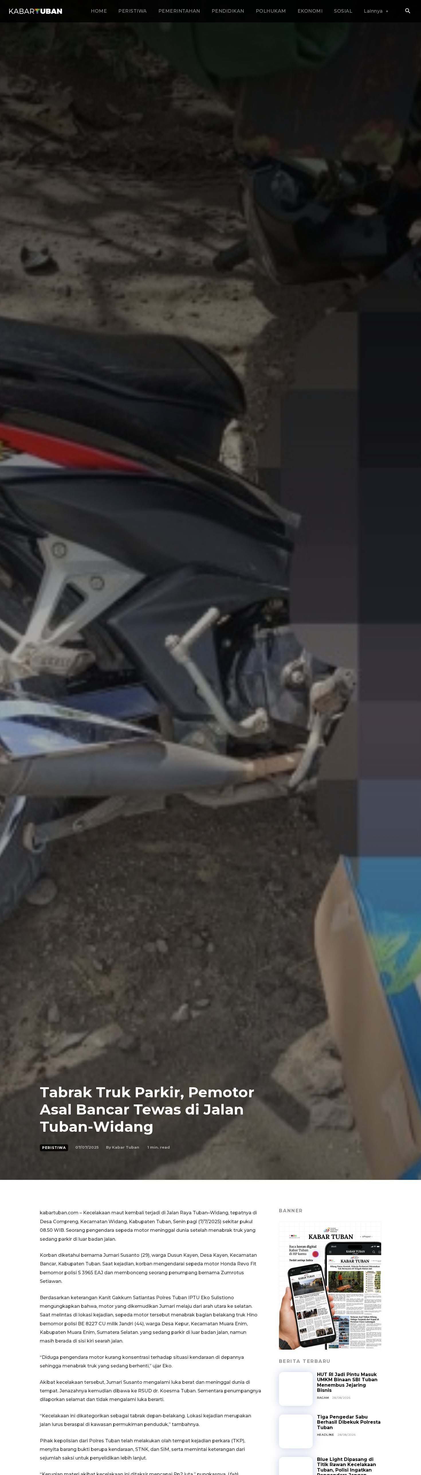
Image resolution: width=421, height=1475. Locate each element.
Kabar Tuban (125, 1147)
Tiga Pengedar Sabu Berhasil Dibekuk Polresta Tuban (349, 1422)
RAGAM (323, 1398)
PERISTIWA (54, 1147)
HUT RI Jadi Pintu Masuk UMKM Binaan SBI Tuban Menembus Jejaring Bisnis (347, 1382)
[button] (407, 11)
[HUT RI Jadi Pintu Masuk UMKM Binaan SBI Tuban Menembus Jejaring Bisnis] (296, 1389)
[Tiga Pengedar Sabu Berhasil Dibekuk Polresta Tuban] (296, 1431)
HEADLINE (325, 1435)
